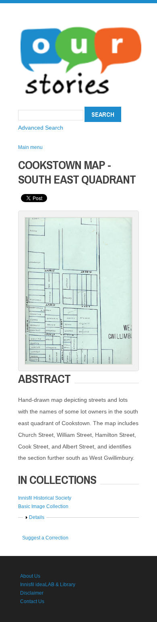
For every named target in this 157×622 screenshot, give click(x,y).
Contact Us (32, 601)
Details (36, 517)
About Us (30, 576)
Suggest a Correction (45, 538)
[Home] (81, 24)
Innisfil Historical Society (44, 498)
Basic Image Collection (43, 506)
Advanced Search (40, 127)
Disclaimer (31, 593)
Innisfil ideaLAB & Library (47, 584)
